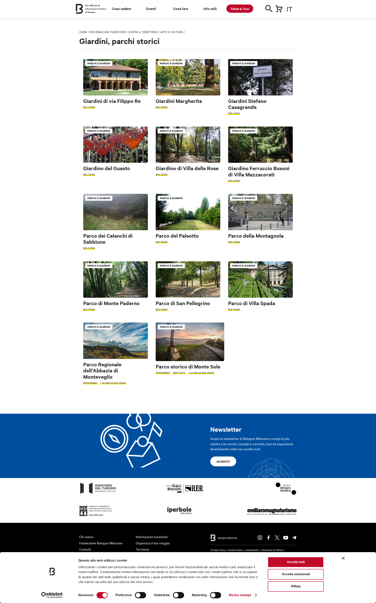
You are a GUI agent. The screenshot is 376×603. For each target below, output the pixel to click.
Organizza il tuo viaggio (153, 543)
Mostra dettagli (240, 595)
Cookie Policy (235, 550)
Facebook (268, 537)
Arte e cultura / (172, 32)
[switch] (140, 595)
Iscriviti (223, 461)
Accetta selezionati (296, 574)
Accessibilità (251, 550)
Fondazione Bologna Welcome (100, 543)
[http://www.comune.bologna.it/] (179, 516)
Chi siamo (86, 536)
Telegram (294, 537)
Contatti (85, 549)
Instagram (260, 537)
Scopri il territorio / (144, 32)
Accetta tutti (296, 562)
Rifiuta (296, 586)
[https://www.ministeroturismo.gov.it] (98, 494)
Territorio (142, 549)
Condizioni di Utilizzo (272, 550)
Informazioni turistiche (108, 32)
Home (83, 32)
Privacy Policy (218, 550)
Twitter (277, 537)
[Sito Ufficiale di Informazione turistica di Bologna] (79, 9)
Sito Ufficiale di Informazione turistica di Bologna (95, 8)
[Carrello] (279, 8)
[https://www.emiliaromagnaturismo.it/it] (272, 516)
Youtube (285, 537)
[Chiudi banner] (343, 558)
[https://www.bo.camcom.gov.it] (95, 516)
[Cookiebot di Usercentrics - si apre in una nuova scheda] (52, 595)
